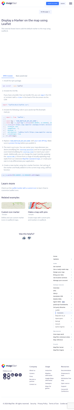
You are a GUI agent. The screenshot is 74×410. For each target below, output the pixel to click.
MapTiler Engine (58, 350)
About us (32, 370)
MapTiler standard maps (31, 159)
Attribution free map (66, 379)
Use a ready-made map (60, 269)
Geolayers (48, 383)
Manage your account (60, 280)
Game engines (60, 327)
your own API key (40, 141)
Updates (56, 259)
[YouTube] (4, 377)
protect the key (14, 143)
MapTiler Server (58, 347)
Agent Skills (58, 302)
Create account (53, 3)
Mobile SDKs (57, 299)
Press (31, 376)
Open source (65, 383)
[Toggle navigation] (71, 3)
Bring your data (58, 275)
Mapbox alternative (48, 374)
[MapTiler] (9, 3)
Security (33, 404)
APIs (54, 291)
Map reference (58, 340)
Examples (60, 313)
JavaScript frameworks (60, 304)
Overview (56, 288)
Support (63, 386)
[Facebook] (16, 374)
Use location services (60, 278)
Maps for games (48, 387)
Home (55, 256)
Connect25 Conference (65, 390)
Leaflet (57, 310)
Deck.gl (57, 321)
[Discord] (8, 377)
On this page (44, 12)
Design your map (58, 272)
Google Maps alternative (49, 379)
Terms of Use (54, 404)
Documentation (66, 370)
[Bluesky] (8, 374)
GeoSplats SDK (58, 296)
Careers (31, 373)
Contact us (32, 384)
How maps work (58, 334)
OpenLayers (59, 318)
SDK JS (55, 293)
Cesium (57, 324)
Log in (62, 3)
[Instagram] (19, 374)
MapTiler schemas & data (61, 337)
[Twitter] (4, 374)
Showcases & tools (65, 374)
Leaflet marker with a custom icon (24, 188)
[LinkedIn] (12, 374)
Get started (57, 266)
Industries (48, 370)
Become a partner (32, 380)
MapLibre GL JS (60, 316)
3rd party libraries (59, 307)
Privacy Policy (43, 404)
